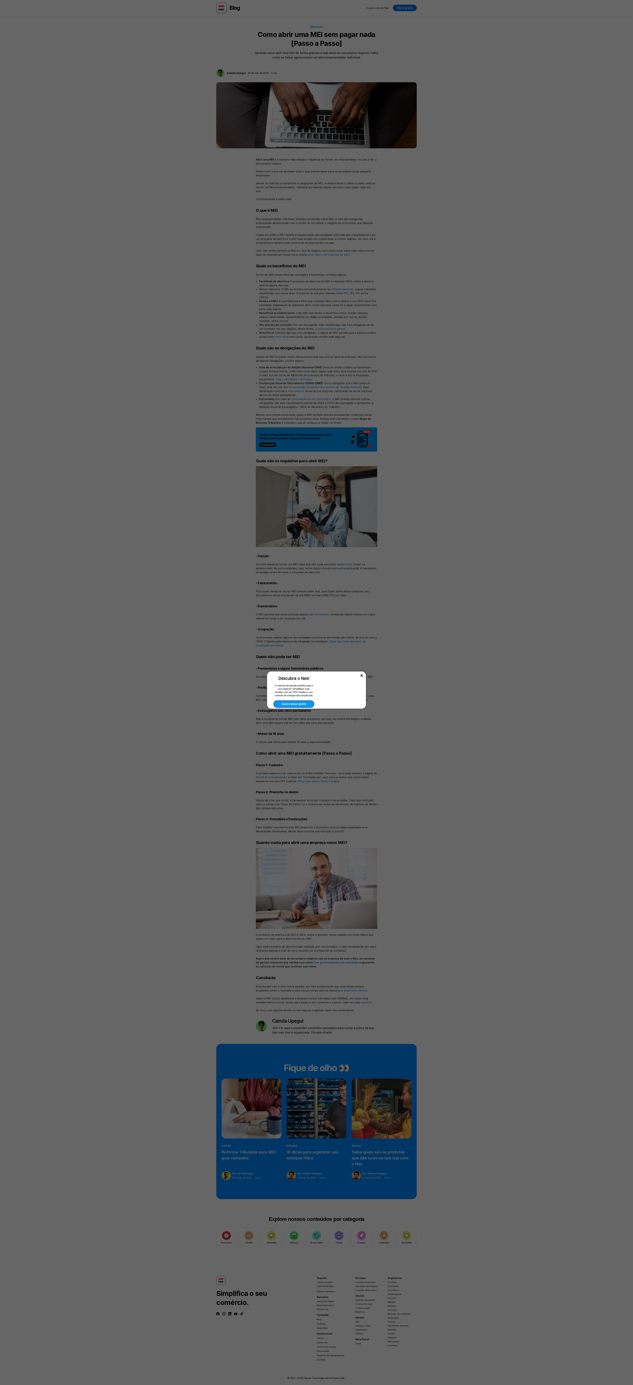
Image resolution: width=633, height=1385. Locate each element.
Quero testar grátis (294, 704)
